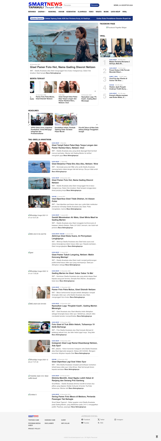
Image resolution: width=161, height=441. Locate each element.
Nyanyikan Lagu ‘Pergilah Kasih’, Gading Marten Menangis (85, 99)
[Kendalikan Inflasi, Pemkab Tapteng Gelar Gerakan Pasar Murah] (63, 119)
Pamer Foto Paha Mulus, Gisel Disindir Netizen (39, 98)
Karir (63, 420)
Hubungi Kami (50, 420)
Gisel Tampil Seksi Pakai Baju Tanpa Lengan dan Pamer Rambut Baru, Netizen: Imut (62, 100)
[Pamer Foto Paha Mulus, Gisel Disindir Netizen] (40, 87)
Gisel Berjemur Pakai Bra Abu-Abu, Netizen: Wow (75, 163)
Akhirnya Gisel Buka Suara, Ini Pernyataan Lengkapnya (72, 237)
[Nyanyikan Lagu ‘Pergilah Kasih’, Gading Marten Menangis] (86, 87)
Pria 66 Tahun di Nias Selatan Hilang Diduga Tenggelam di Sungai (87, 129)
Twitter (102, 419)
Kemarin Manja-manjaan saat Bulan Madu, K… (118, 96)
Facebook (87, 419)
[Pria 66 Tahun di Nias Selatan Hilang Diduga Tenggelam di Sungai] (87, 119)
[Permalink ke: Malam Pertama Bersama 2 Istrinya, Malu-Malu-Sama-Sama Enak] (116, 47)
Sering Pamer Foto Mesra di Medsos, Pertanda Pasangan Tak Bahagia (73, 397)
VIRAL (116, 76)
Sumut (111, 76)
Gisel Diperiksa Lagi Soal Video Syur (69, 361)
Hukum (54, 196)
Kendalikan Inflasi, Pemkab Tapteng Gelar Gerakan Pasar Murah (62, 129)
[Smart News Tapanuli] (45, 5)
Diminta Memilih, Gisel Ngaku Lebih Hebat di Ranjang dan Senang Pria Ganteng (73, 379)
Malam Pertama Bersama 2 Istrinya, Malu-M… (119, 63)
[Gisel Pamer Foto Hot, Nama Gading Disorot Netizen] (63, 42)
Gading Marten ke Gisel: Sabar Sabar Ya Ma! (72, 273)
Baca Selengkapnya (53, 73)
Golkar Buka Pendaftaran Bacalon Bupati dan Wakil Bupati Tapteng (109, 18)
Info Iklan (65, 423)
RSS (101, 423)
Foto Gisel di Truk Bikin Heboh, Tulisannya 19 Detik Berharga (73, 325)
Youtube (86, 423)
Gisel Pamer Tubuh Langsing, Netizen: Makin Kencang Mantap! (73, 255)
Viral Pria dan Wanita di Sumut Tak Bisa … (118, 79)
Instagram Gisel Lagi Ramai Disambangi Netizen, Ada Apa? (74, 344)
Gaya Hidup (55, 143)
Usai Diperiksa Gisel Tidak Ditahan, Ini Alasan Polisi (73, 200)
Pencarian (94, 5)
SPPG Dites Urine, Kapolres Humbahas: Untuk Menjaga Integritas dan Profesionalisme (39, 130)
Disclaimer (49, 423)
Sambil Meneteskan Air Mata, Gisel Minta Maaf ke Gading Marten (75, 218)
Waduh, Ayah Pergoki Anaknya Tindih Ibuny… (118, 88)
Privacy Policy (34, 429)
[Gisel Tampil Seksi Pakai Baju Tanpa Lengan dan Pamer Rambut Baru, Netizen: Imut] (63, 87)
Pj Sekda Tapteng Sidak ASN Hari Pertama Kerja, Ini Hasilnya (53, 18)
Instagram (120, 419)
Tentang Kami (33, 420)
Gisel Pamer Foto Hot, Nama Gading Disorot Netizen (62, 67)
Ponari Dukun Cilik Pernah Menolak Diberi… (119, 71)
